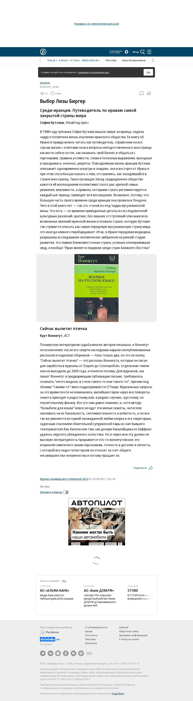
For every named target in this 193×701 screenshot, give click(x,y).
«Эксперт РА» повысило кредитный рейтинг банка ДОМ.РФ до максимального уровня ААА (100, 600)
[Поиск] (143, 52)
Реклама (90, 639)
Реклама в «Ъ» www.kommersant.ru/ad (96, 23)
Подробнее (118, 693)
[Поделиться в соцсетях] (149, 93)
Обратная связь (129, 631)
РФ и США (111, 60)
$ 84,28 (51, 60)
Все (64, 580)
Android (123, 627)
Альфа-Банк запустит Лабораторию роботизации (56, 596)
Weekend (45, 82)
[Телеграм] (43, 653)
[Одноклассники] (66, 653)
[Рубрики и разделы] (149, 52)
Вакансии (91, 643)
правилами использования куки (93, 72)
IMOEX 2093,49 (90, 60)
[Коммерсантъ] (43, 52)
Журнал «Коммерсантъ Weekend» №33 (64, 479)
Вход (136, 52)
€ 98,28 (63, 60)
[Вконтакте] (50, 653)
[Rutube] (73, 653)
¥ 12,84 (74, 60)
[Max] (81, 653)
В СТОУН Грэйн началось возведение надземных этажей (146, 596)
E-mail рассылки (129, 639)
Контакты (91, 635)
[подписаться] (66, 492)
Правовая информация (133, 635)
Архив (88, 631)
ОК (148, 72)
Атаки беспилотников (134, 60)
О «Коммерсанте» (96, 627)
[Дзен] (58, 653)
